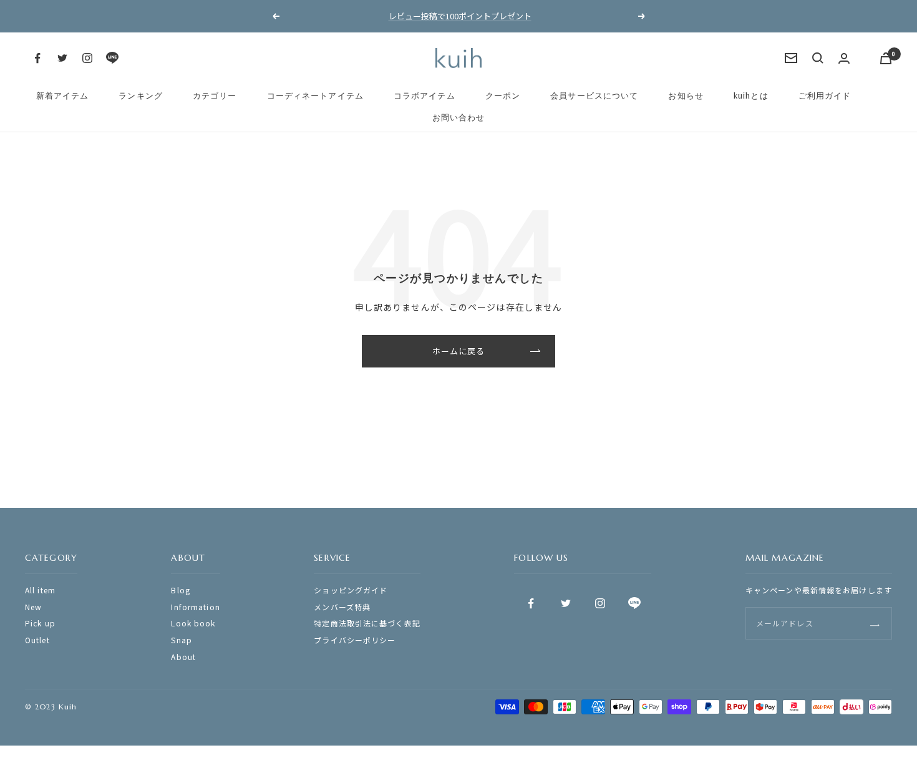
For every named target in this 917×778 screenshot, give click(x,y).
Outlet (37, 640)
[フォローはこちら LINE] (112, 58)
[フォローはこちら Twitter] (62, 58)
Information (195, 606)
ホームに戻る (458, 351)
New (33, 606)
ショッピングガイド (350, 590)
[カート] (886, 58)
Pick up (40, 623)
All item (40, 590)
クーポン (502, 95)
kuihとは (751, 95)
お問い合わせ (458, 117)
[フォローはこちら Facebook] (37, 58)
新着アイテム (62, 95)
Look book (193, 623)
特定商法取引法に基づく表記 (367, 623)
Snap (181, 640)
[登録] (875, 623)
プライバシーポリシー (354, 640)
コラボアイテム (424, 95)
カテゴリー (215, 95)
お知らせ (685, 95)
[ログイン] (844, 58)
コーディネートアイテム (315, 95)
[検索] (817, 58)
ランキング (141, 95)
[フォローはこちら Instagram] (87, 58)
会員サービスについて (594, 95)
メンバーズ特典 (342, 606)
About (183, 656)
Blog (180, 590)
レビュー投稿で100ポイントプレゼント (460, 16)
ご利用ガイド (825, 95)
